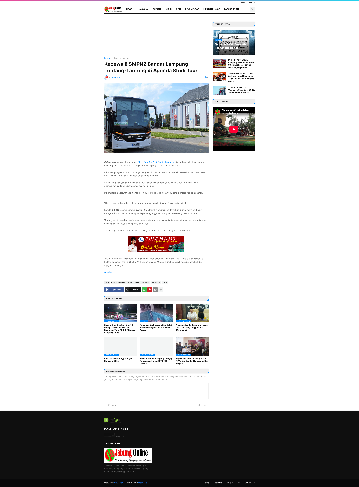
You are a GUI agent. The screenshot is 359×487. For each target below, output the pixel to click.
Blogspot (118, 483)
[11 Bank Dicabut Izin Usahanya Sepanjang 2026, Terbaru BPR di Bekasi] (219, 90)
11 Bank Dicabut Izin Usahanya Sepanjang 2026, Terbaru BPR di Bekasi (241, 90)
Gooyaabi (143, 483)
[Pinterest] (149, 289)
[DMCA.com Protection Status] (112, 422)
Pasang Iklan (231, 9)
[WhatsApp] (144, 289)
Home (243, 3)
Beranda (108, 58)
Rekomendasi (192, 9)
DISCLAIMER (249, 483)
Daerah (157, 9)
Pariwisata (156, 282)
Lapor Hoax (217, 483)
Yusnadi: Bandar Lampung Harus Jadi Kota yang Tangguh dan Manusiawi (192, 327)
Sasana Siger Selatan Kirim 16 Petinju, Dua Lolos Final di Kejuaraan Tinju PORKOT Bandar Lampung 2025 (119, 329)
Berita (129, 282)
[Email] (155, 289)
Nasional (144, 9)
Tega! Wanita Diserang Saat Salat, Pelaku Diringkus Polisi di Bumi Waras (156, 327)
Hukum (168, 9)
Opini (178, 9)
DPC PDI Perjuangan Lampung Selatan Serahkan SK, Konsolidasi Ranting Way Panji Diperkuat (241, 64)
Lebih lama (202, 405)
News (129, 9)
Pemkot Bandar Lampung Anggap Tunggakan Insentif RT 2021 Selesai (156, 361)
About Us (251, 3)
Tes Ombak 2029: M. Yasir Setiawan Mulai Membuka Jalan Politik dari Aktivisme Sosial (241, 77)
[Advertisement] (156, 37)
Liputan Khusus (211, 9)
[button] (252, 9)
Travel (165, 282)
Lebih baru (111, 405)
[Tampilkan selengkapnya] (160, 289)
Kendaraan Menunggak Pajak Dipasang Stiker (118, 359)
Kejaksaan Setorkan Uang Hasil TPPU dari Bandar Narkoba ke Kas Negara (192, 361)
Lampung (145, 282)
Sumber (108, 272)
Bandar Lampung (122, 58)
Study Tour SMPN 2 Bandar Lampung (156, 162)
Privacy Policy (233, 483)
